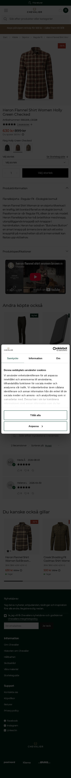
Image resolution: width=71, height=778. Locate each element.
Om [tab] (58, 358)
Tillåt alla (35, 415)
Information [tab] (35, 358)
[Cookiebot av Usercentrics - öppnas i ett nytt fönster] (52, 349)
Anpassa (34, 426)
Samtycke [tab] (12, 358)
